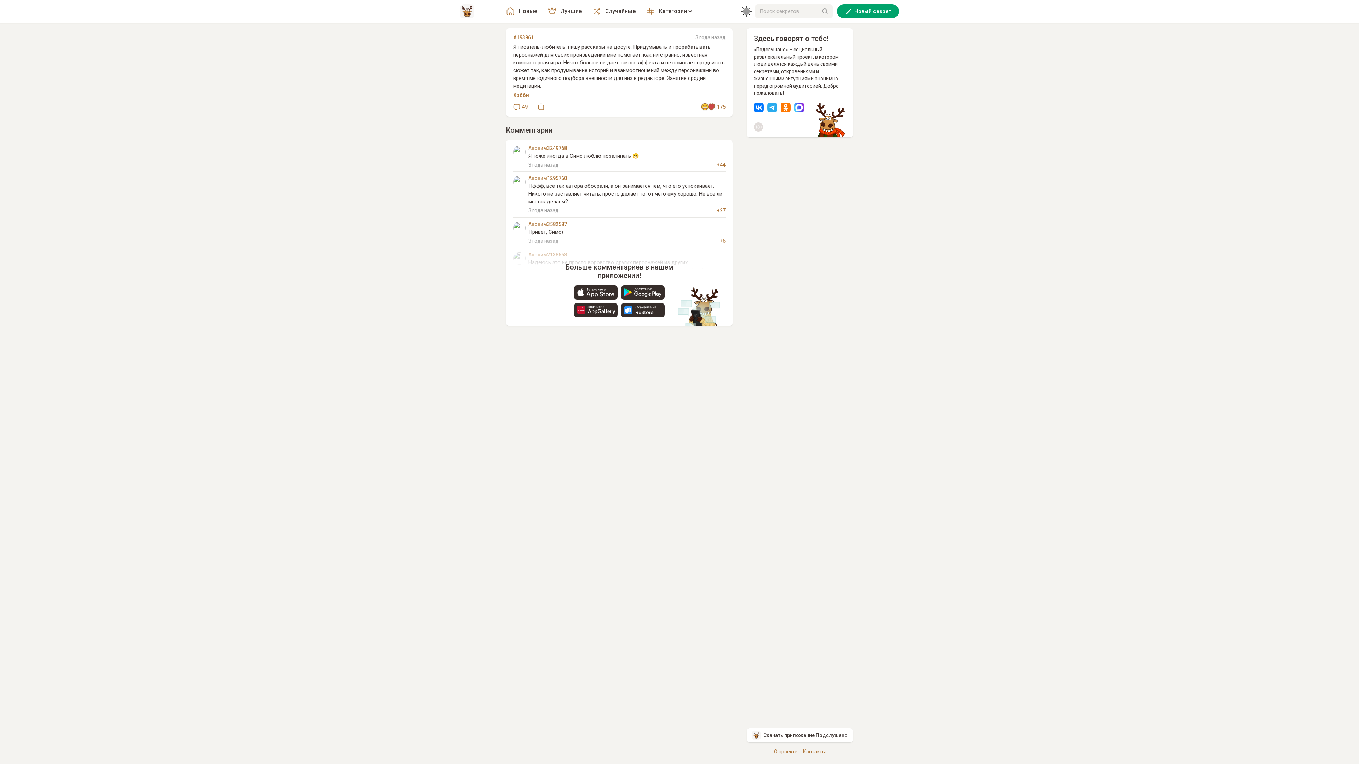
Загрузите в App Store (596, 292)
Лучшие (571, 11)
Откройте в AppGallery (596, 310)
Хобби (521, 95)
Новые (528, 11)
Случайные (620, 11)
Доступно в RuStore (643, 310)
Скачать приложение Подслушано (805, 735)
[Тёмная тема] (746, 11)
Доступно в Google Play (643, 292)
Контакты (814, 751)
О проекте (785, 751)
